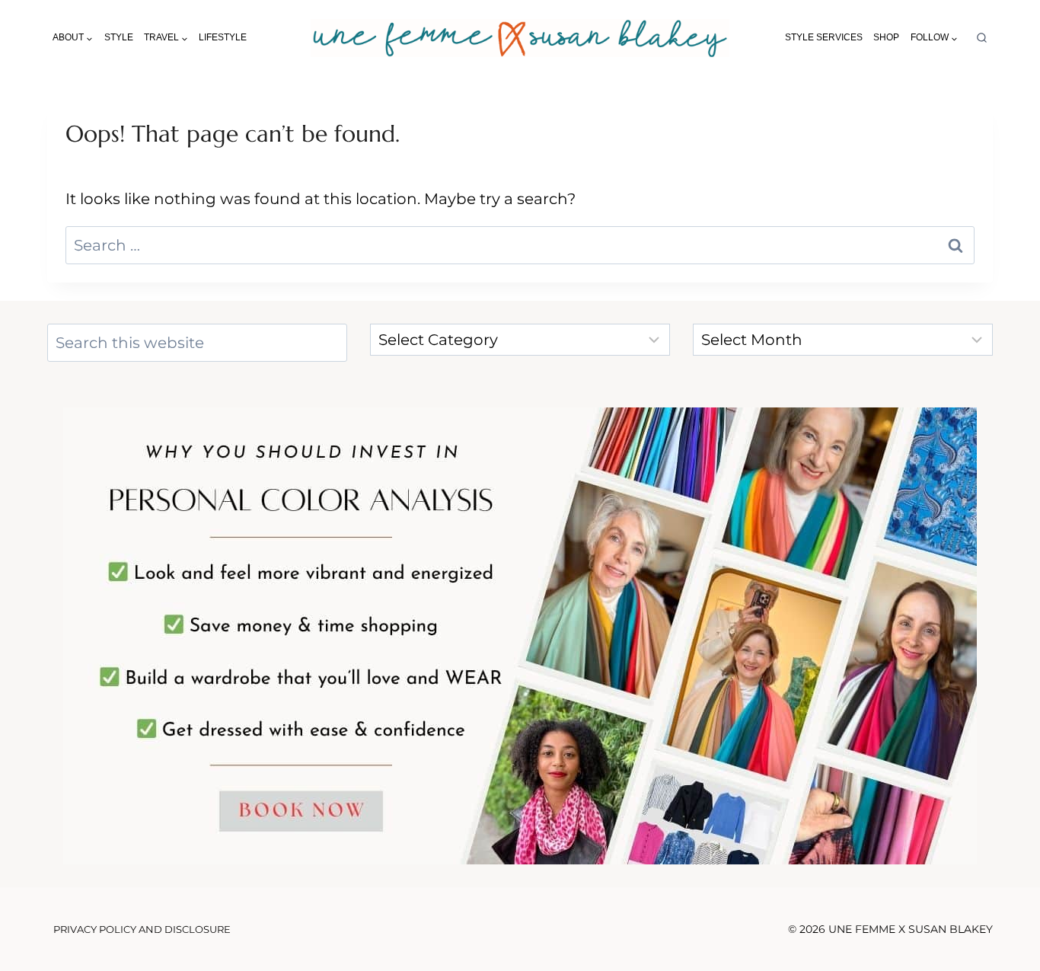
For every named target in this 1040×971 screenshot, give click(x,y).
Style (118, 37)
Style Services (824, 37)
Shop (886, 37)
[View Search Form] (982, 38)
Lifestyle (223, 37)
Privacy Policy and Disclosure (142, 929)
